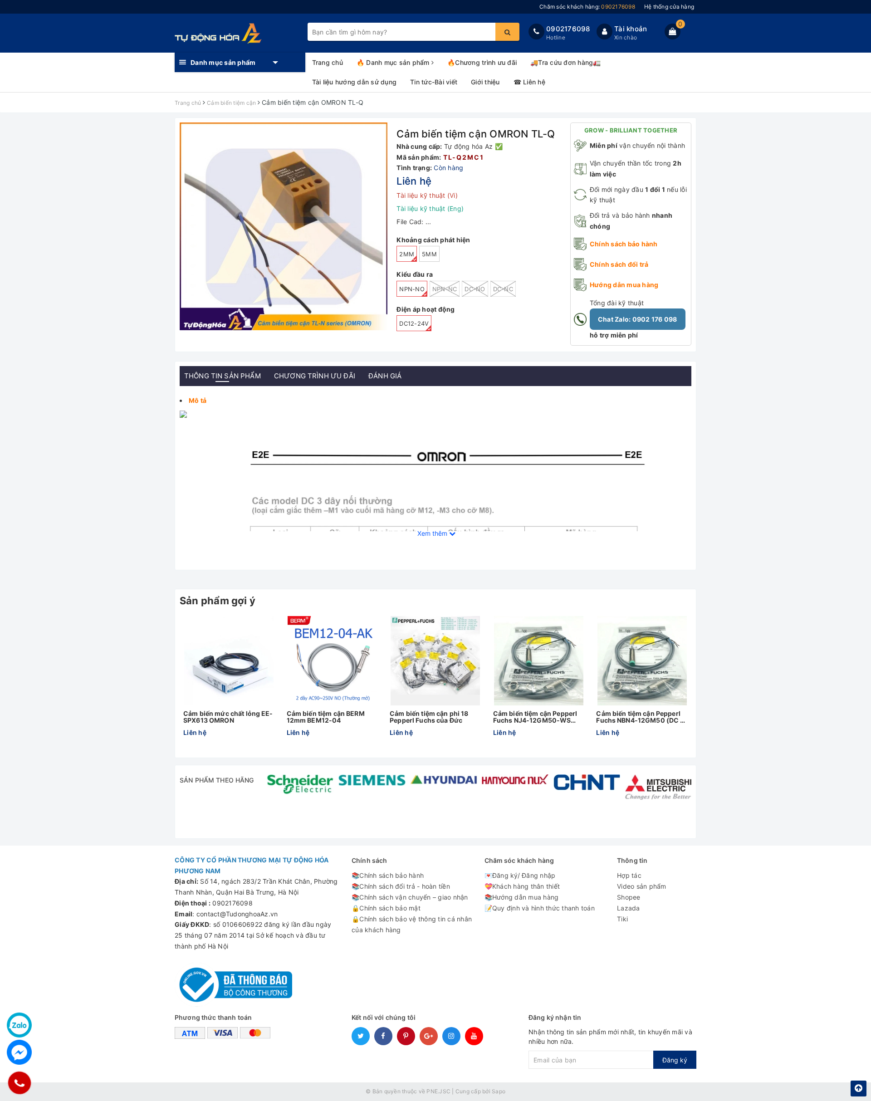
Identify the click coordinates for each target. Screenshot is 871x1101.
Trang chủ (327, 62)
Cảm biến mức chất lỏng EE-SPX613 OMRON (228, 717)
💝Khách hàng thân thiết (522, 886)
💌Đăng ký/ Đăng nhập (520, 875)
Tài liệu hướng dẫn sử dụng (354, 82)
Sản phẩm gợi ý (217, 601)
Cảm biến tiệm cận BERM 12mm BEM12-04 (326, 717)
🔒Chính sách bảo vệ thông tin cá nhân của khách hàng (412, 924)
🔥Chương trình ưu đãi (482, 62)
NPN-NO (412, 289)
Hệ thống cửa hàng (669, 6)
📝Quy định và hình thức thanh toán (539, 908)
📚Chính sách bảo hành (388, 875)
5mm (429, 254)
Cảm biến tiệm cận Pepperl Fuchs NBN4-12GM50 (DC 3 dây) (640, 717)
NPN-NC (444, 289)
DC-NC (503, 289)
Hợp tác (629, 875)
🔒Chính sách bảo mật (386, 908)
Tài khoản (630, 28)
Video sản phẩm (641, 886)
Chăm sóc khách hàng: (587, 6)
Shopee (629, 897)
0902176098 (568, 28)
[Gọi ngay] (19, 1083)
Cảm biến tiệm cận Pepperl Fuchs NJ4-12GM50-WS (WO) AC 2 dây (535, 717)
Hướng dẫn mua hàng (624, 285)
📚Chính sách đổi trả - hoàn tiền (401, 886)
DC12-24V (414, 323)
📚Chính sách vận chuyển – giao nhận (410, 897)
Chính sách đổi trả (619, 264)
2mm (406, 254)
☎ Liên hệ (529, 82)
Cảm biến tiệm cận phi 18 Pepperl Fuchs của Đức (429, 717)
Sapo (498, 1091)
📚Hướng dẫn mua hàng (521, 897)
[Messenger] (19, 1052)
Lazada (628, 908)
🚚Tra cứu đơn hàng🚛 (565, 62)
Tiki (622, 919)
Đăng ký (674, 1060)
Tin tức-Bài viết (433, 82)
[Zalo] (19, 1025)
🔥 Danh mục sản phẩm (394, 62)
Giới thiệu (485, 82)
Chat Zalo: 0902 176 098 (637, 319)
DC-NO (475, 289)
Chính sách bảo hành (624, 244)
